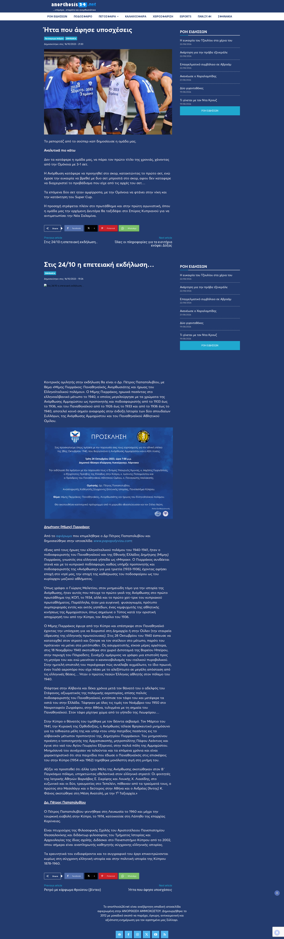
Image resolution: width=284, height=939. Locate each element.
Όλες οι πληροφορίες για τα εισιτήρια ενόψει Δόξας (143, 243)
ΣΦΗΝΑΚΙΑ (71, 38)
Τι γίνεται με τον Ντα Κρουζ (198, 100)
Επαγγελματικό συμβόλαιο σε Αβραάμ (205, 64)
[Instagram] (137, 934)
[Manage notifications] (277, 932)
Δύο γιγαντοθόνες (191, 88)
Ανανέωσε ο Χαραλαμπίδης (198, 76)
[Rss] (164, 934)
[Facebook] (128, 934)
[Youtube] (155, 934)
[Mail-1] (119, 934)
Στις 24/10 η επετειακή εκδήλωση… (71, 242)
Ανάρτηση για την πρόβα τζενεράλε (204, 52)
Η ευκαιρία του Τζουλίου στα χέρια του (206, 40)
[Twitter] (146, 934)
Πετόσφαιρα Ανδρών (54, 38)
